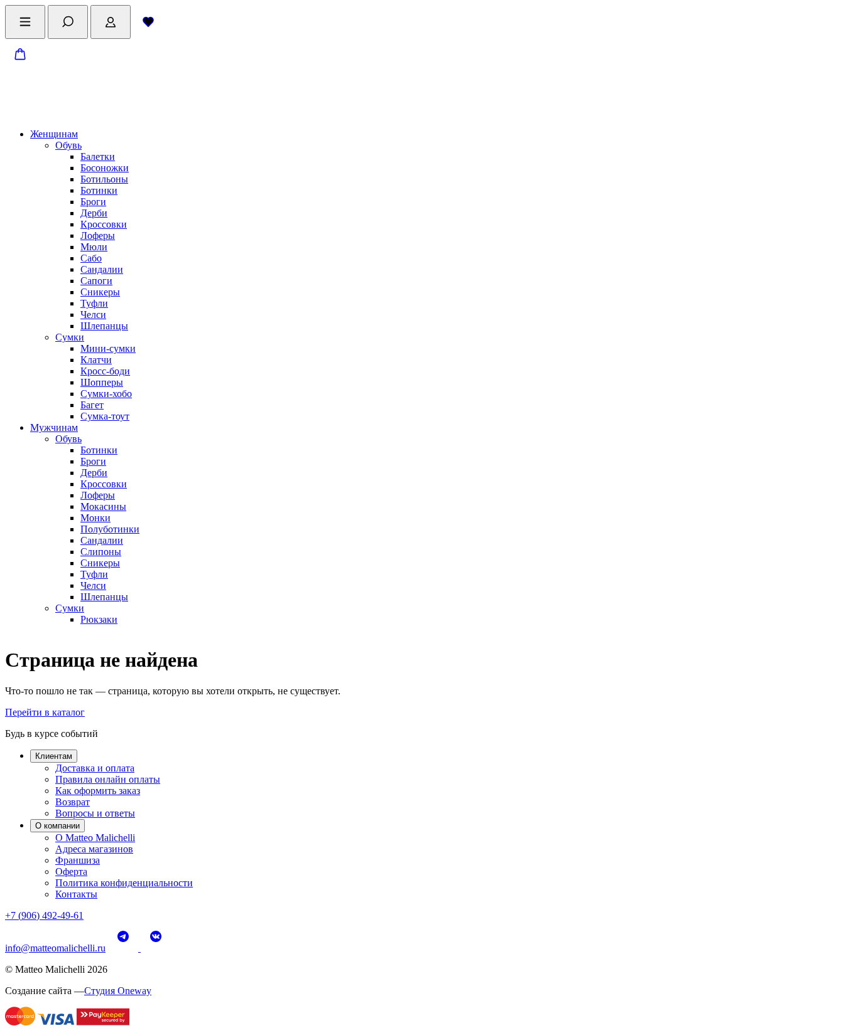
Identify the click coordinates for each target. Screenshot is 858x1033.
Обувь (68, 145)
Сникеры (100, 292)
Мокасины (103, 506)
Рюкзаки (98, 619)
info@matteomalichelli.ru (55, 948)
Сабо (91, 258)
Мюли (93, 246)
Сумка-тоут (104, 416)
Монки (95, 517)
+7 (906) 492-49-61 (44, 915)
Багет (92, 405)
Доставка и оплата (94, 768)
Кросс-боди (105, 371)
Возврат (72, 802)
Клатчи (96, 359)
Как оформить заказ (97, 790)
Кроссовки (103, 224)
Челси (93, 314)
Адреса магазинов (94, 849)
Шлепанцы (104, 325)
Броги (93, 201)
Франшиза (77, 860)
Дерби (93, 213)
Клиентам (53, 756)
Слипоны (100, 551)
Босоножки (104, 167)
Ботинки (98, 190)
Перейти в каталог (45, 712)
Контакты (76, 894)
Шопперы (101, 382)
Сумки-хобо (106, 393)
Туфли (94, 303)
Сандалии (101, 269)
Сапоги (96, 280)
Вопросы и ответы (95, 813)
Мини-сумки (108, 348)
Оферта (71, 871)
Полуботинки (109, 529)
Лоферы (97, 235)
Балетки (97, 156)
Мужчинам (54, 427)
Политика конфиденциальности (124, 882)
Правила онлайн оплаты (107, 779)
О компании (57, 825)
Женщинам (54, 134)
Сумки (69, 337)
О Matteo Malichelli (95, 837)
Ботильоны (104, 179)
